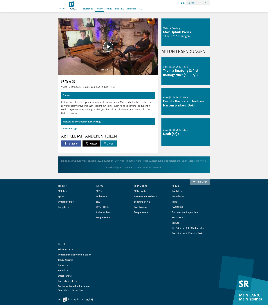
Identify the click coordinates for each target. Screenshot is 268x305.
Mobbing (128, 167)
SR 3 (98, 201)
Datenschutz (64, 275)
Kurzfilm (108, 160)
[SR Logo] (73, 6)
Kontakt (176, 191)
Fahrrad (156, 167)
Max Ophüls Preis (77, 160)
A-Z (141, 8)
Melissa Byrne (127, 160)
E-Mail (110, 143)
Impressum (64, 265)
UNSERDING (102, 207)
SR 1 (98, 191)
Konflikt (147, 167)
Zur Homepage (69, 128)
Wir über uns (65, 249)
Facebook (72, 143)
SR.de (64, 160)
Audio (109, 8)
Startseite (88, 8)
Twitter (93, 143)
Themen (131, 8)
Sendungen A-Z (142, 201)
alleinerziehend (172, 160)
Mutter (153, 160)
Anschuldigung (114, 167)
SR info (61, 191)
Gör (117, 160)
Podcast (119, 8)
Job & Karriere (65, 260)
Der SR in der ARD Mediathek (187, 228)
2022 (100, 160)
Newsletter (178, 196)
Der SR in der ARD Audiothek (187, 233)
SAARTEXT (177, 207)
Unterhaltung (65, 201)
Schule (137, 167)
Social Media (178, 217)
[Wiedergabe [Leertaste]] (108, 47)
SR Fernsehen (141, 191)
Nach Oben (202, 181)
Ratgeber (63, 207)
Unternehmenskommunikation (74, 254)
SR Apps (176, 222)
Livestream (140, 207)
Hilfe (174, 201)
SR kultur (101, 196)
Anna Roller (142, 160)
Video (99, 8)
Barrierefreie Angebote (184, 212)
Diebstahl (193, 160)
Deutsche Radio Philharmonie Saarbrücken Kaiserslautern (73, 288)
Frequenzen (102, 217)
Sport (61, 196)
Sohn (184, 160)
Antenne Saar (103, 212)
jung (160, 160)
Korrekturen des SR (68, 281)
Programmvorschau (144, 196)
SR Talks (92, 160)
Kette (203, 160)
